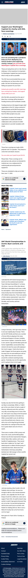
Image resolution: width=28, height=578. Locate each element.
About (3, 548)
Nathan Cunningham (8, 33)
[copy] (10, 36)
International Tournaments (12, 536)
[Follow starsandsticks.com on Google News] (24, 179)
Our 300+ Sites (21, 551)
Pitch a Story (20, 553)
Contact (3, 551)
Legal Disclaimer (22, 559)
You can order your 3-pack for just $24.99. (13, 155)
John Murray (6, 256)
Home (2, 229)
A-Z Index (20, 561)
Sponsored (8, 229)
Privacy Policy (5, 556)
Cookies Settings (6, 564)
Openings (20, 548)
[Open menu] (2, 2)
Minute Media (8, 568)
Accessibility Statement (8, 561)
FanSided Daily (5, 553)
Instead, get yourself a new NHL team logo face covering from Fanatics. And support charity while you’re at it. (13, 91)
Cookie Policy (5, 559)
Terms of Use (21, 556)
